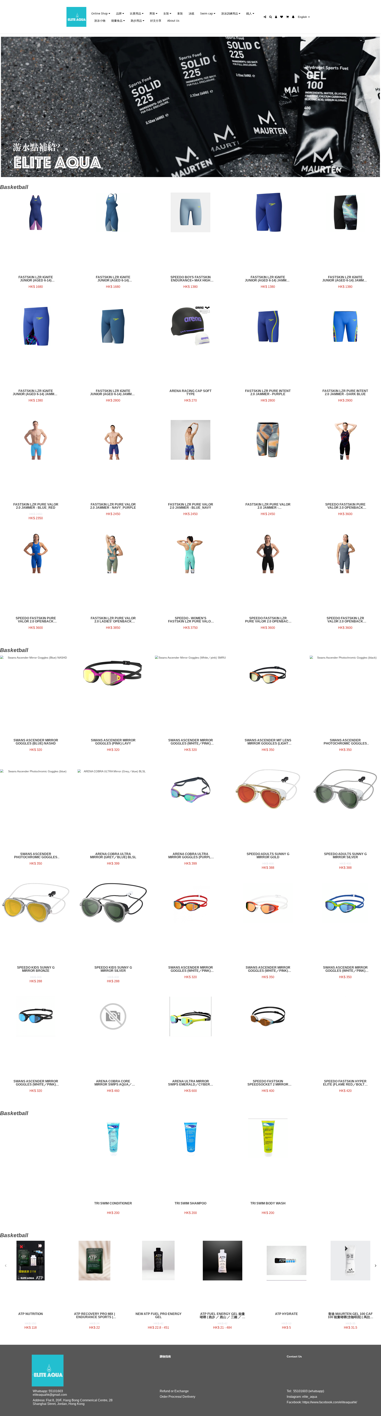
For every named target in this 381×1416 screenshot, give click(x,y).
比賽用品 (136, 13)
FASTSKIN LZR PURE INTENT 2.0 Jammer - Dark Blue (345, 392)
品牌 (119, 13)
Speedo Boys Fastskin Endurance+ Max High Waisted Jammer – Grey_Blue (190, 279)
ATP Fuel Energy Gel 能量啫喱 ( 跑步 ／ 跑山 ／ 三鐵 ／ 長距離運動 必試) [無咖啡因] (222, 1315)
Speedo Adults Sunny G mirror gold (268, 855)
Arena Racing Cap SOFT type (190, 392)
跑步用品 (137, 20)
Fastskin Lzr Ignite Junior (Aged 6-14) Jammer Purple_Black (36, 392)
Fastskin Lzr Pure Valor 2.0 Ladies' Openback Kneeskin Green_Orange (113, 620)
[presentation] (5, 1266)
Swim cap (207, 13)
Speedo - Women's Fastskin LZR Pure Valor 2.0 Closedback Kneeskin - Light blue (191, 620)
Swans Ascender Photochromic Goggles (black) (345, 742)
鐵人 (249, 13)
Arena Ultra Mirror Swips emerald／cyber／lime (190, 1083)
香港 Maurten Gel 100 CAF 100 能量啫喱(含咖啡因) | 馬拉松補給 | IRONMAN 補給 (350, 1315)
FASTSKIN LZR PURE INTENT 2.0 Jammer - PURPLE (268, 392)
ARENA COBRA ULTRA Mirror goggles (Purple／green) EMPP (190, 855)
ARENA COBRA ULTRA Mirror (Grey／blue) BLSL (113, 855)
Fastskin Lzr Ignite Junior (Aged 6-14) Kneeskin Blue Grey (113, 279)
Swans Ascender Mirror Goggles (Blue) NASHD (35, 742)
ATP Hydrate (286, 1314)
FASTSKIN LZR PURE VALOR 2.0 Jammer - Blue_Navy (190, 506)
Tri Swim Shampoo (190, 1203)
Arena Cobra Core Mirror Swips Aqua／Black (113, 1083)
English (303, 16)
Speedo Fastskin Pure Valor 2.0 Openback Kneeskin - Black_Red (345, 506)
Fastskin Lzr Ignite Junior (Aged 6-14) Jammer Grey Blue (113, 392)
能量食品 (117, 20)
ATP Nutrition (30, 1314)
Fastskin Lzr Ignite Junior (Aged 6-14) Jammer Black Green (345, 279)
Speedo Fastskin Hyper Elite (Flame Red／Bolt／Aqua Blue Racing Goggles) (345, 1083)
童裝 (180, 13)
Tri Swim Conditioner (113, 1203)
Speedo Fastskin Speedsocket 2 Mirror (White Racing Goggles (268, 1083)
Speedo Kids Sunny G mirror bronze (36, 969)
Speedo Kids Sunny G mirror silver (113, 969)
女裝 (166, 13)
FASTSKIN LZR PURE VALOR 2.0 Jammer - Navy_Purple (113, 506)
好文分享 (155, 20)
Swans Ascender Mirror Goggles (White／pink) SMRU (190, 742)
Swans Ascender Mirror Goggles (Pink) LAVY (113, 742)
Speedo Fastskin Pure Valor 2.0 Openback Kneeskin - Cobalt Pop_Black (36, 620)
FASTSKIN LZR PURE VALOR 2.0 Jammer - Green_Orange (268, 506)
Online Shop (100, 13)
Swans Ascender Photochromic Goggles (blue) (35, 855)
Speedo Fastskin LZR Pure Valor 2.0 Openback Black (268, 620)
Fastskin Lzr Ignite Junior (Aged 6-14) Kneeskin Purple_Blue (36, 279)
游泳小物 (99, 20)
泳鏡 (191, 13)
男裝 (152, 13)
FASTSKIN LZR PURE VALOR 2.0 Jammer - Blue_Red (35, 506)
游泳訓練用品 (230, 13)
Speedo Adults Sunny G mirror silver (345, 855)
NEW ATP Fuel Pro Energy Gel (159, 1315)
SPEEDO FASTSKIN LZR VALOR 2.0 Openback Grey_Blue (345, 620)
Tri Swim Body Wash (268, 1203)
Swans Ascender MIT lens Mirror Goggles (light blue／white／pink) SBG (268, 742)
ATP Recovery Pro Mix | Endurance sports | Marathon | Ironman (94, 1315)
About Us (173, 20)
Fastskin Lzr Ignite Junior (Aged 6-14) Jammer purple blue (268, 279)
